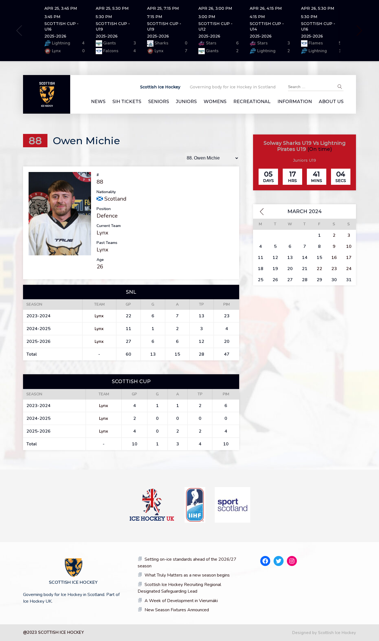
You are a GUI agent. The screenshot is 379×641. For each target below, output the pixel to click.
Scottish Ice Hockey (160, 86)
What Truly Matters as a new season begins (187, 575)
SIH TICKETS (126, 101)
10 (349, 246)
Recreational (252, 101)
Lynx (102, 232)
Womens (215, 101)
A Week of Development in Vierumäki (181, 601)
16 (334, 258)
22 (319, 269)
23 (334, 269)
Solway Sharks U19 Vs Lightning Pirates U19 (305, 146)
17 (349, 258)
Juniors (186, 101)
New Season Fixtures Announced (177, 610)
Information (294, 101)
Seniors (158, 101)
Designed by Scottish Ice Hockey (324, 632)
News (98, 101)
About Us (331, 101)
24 (349, 269)
